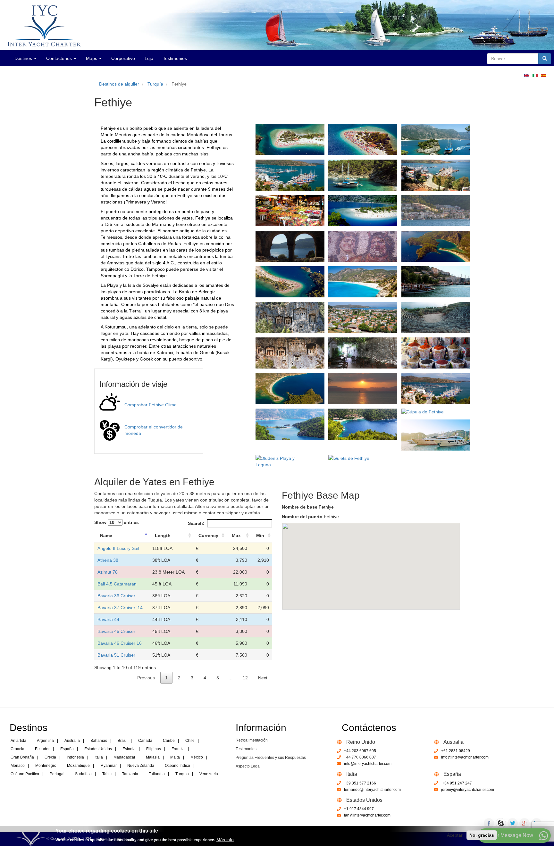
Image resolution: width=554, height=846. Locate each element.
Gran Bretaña (22, 757)
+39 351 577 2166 (360, 783)
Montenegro (45, 765)
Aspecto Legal (248, 766)
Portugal (57, 774)
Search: (196, 523)
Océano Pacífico (25, 774)
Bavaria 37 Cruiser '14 (120, 607)
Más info (225, 839)
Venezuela (208, 774)
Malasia (153, 757)
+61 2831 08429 (455, 751)
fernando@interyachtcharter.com (372, 789)
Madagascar (124, 757)
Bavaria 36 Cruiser (116, 595)
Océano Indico (177, 765)
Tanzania (130, 774)
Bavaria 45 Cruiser (116, 631)
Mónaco (18, 765)
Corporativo (123, 58)
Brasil (123, 740)
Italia (99, 757)
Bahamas (98, 740)
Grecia (50, 757)
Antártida (18, 740)
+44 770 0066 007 (360, 757)
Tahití (107, 774)
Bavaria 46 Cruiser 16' (120, 643)
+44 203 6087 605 (360, 751)
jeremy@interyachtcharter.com (467, 789)
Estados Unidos (98, 749)
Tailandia (157, 774)
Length (163, 535)
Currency (208, 535)
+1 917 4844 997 (359, 809)
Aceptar (455, 835)
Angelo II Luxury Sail (118, 548)
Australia (72, 740)
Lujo (149, 58)
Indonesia (75, 757)
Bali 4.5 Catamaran (117, 583)
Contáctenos (59, 58)
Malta (175, 757)
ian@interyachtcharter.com (367, 815)
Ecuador (42, 749)
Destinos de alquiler (119, 84)
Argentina (45, 740)
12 (245, 677)
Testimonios (175, 58)
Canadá (145, 740)
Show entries (116, 522)
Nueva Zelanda (140, 765)
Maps (92, 58)
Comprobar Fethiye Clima (150, 404)
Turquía (155, 84)
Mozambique (78, 765)
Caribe (169, 740)
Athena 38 (107, 560)
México (196, 757)
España (67, 749)
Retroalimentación (252, 740)
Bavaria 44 (108, 619)
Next (262, 677)
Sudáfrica (83, 774)
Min (260, 535)
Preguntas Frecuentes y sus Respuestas (271, 757)
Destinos (23, 58)
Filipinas (153, 749)
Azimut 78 (107, 572)
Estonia (129, 749)
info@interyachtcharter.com (367, 763)
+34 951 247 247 (456, 783)
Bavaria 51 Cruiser (116, 655)
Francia (178, 749)
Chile (190, 740)
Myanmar (108, 765)
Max (236, 535)
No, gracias (481, 835)
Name (106, 535)
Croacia (17, 749)
